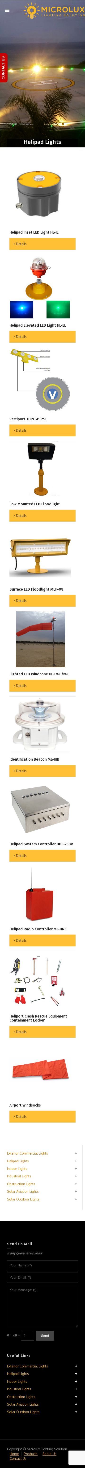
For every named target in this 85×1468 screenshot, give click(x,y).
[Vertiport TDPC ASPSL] (40, 379)
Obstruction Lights (21, 1184)
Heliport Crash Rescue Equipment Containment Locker (38, 1018)
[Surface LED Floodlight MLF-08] (40, 554)
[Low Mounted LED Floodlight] (40, 469)
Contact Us (18, 1458)
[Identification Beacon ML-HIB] (40, 725)
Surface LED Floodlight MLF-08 (36, 589)
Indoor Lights (17, 1169)
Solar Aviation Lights (23, 1191)
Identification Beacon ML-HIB (34, 759)
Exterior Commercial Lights (27, 1153)
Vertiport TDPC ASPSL (28, 419)
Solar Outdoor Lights (23, 1199)
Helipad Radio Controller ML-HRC (38, 929)
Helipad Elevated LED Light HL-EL (37, 325)
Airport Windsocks (25, 1105)
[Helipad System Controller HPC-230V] (40, 810)
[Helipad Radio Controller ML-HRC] (40, 894)
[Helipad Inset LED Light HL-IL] (40, 194)
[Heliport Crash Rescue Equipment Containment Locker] (40, 980)
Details (21, 244)
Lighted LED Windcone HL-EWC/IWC (39, 674)
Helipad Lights (18, 1161)
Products (31, 1454)
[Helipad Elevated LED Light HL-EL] (40, 287)
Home (14, 1454)
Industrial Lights (19, 1176)
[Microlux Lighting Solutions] (54, 10)
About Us (49, 1454)
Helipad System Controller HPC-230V (41, 844)
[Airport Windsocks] (40, 1070)
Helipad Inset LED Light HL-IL (34, 232)
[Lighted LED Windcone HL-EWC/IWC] (40, 639)
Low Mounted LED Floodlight (34, 504)
